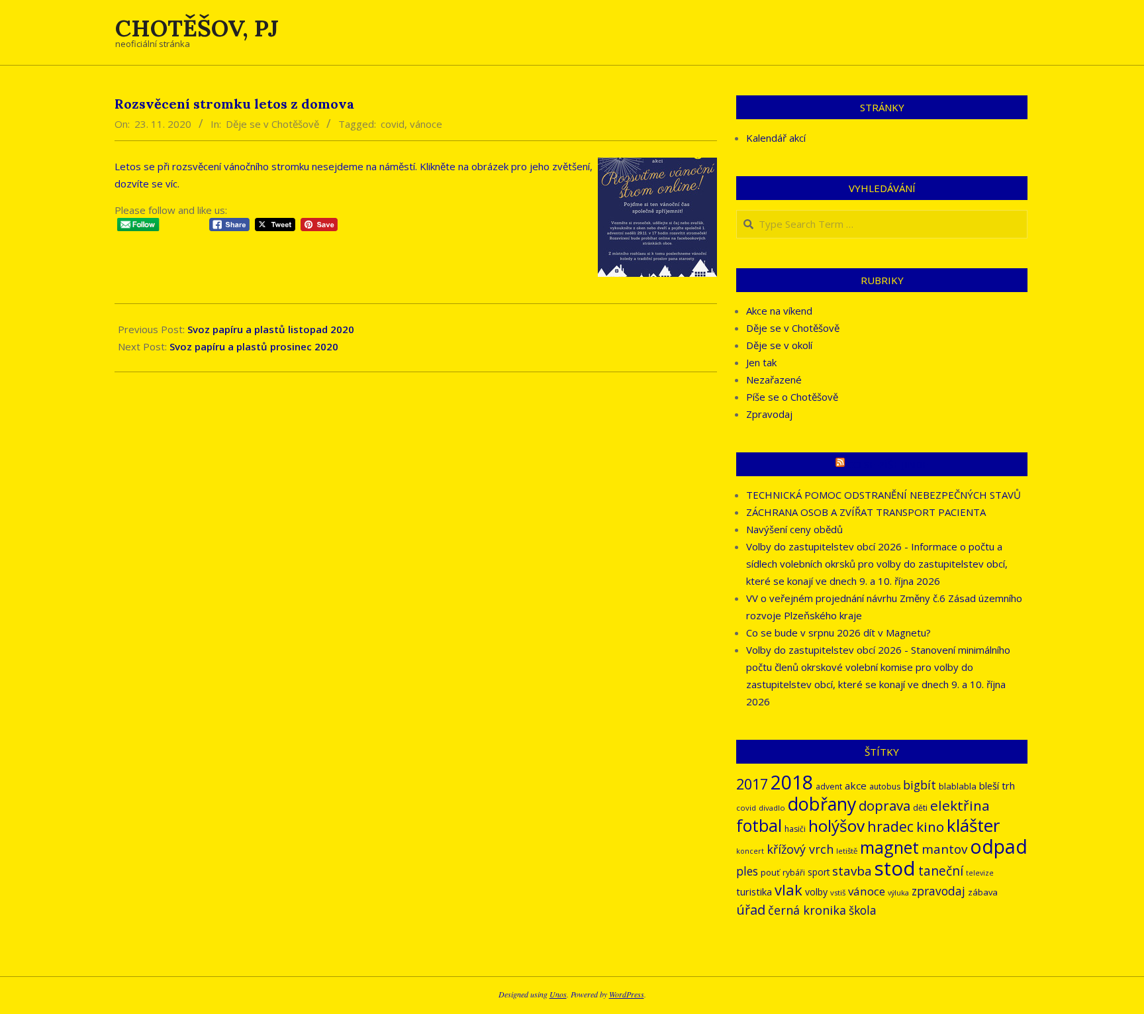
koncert (750, 851)
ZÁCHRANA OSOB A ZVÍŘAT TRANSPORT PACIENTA (866, 512)
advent (829, 786)
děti (920, 807)
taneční (940, 871)
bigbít (919, 785)
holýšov (836, 826)
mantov (944, 849)
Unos (558, 994)
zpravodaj (938, 891)
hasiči (795, 829)
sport (819, 872)
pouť (770, 872)
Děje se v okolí (779, 345)
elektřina (960, 805)
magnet (889, 847)
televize (980, 873)
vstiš (837, 892)
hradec (890, 826)
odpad (998, 846)
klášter (973, 825)
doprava (884, 805)
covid (393, 123)
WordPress (626, 994)
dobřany (822, 803)
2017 (752, 783)
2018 (792, 782)
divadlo (772, 808)
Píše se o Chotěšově (792, 396)
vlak (788, 889)
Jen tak (761, 362)
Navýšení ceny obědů (794, 529)
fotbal (759, 826)
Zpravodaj (769, 414)
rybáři (794, 872)
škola (863, 910)
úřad (750, 910)
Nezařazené (774, 379)
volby (816, 892)
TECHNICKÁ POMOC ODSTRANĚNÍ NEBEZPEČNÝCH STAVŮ (883, 494)
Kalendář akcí (776, 137)
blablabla (958, 786)
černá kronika (807, 910)
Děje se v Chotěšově (272, 123)
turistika (754, 891)
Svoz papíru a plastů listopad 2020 (270, 329)
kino (930, 826)
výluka (898, 892)
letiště (846, 851)
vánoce (426, 123)
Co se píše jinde (887, 464)
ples (747, 871)
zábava (983, 892)
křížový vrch (800, 849)
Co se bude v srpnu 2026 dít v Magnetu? (838, 632)
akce (856, 785)
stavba (852, 871)
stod (895, 868)
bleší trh (997, 785)
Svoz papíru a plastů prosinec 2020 (253, 346)
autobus (884, 786)
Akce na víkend (779, 310)
